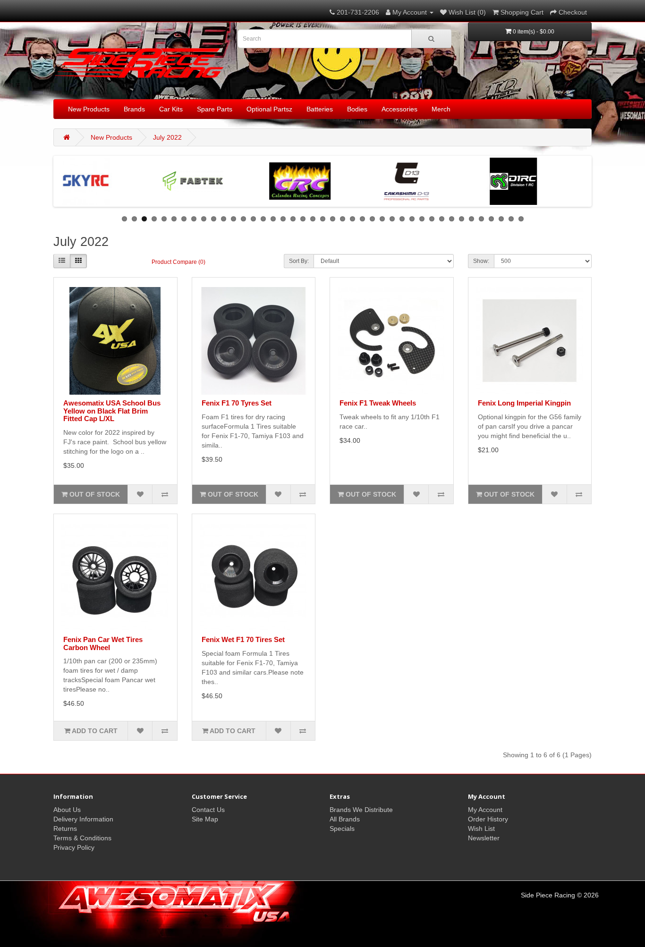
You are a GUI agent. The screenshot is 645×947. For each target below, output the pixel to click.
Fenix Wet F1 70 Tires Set (243, 639)
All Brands (345, 819)
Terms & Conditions (82, 838)
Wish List (481, 828)
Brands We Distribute (361, 809)
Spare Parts (214, 109)
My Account (485, 809)
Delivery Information (83, 819)
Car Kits (171, 109)
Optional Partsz (269, 109)
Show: (481, 261)
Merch (441, 109)
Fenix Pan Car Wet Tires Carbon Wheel (103, 643)
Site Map (205, 819)
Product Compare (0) (178, 262)
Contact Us (208, 809)
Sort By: (299, 261)
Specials (342, 828)
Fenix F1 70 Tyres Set (237, 403)
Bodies (357, 109)
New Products (89, 109)
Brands (134, 109)
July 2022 (167, 137)
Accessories (399, 109)
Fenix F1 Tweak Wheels (377, 403)
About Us (67, 809)
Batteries (319, 109)
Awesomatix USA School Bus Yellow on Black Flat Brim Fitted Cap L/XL (112, 411)
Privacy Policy (73, 847)
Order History (488, 819)
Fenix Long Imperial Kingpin (524, 403)
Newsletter (484, 838)
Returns (65, 828)
